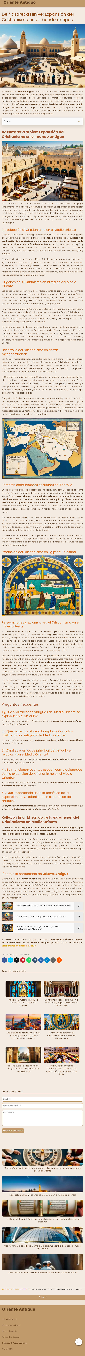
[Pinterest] (22, 960)
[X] (16, 960)
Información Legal (9, 1319)
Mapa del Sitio (7, 1349)
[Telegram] (47, 960)
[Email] (53, 960)
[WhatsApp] (28, 960)
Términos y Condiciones (11, 1325)
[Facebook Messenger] (10, 960)
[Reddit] (59, 960)
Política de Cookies (9, 1331)
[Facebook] (4, 960)
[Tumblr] (35, 960)
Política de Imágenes (10, 1337)
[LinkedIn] (41, 960)
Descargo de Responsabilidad (14, 1343)
